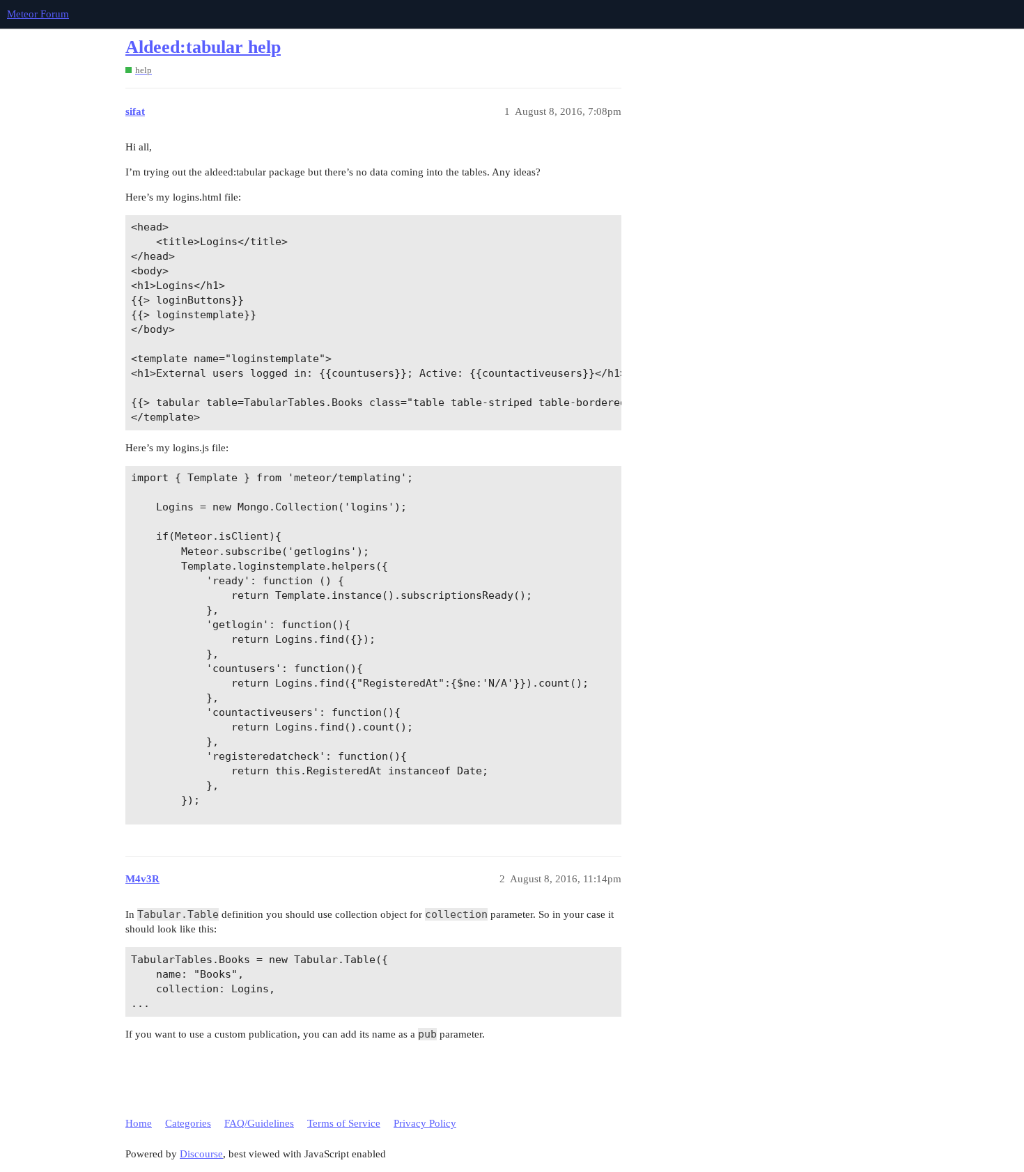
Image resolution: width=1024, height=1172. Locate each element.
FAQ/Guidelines (259, 1123)
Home (138, 1123)
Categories (188, 1123)
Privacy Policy (425, 1123)
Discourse (201, 1153)
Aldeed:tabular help (203, 47)
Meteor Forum (38, 13)
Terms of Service (343, 1123)
